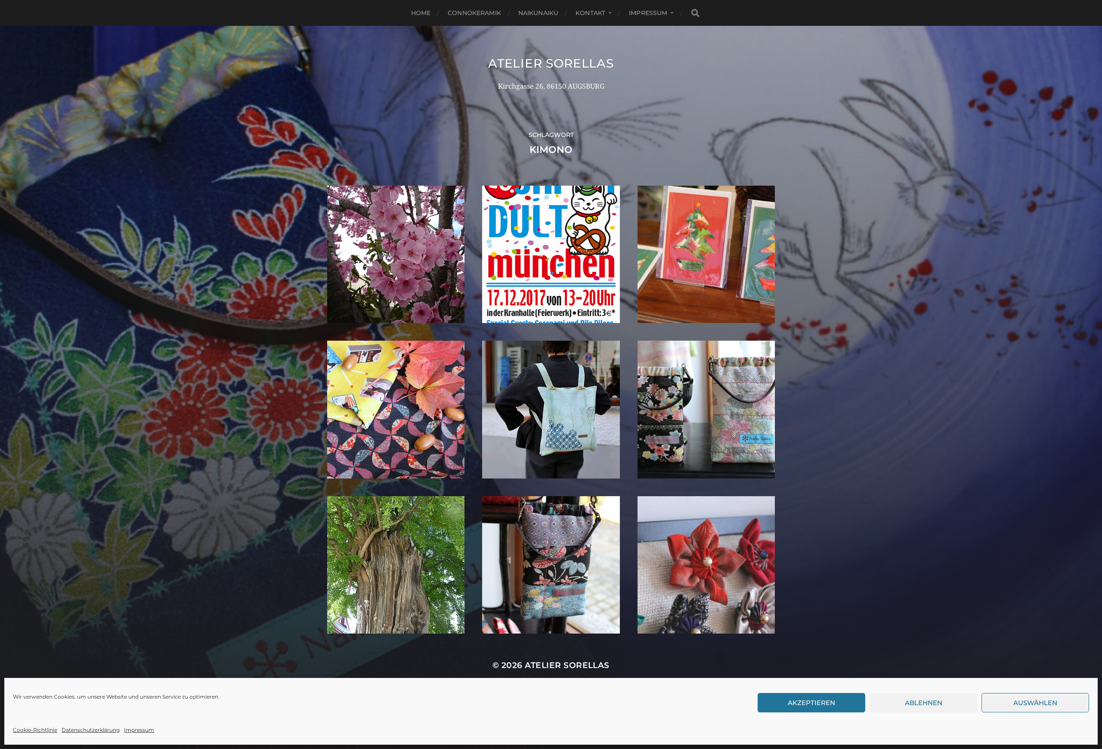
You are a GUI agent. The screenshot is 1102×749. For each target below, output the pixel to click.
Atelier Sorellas (550, 63)
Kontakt (590, 13)
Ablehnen (923, 703)
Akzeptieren (811, 703)
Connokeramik (474, 13)
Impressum (139, 730)
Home (421, 13)
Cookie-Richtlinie (35, 730)
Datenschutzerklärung (91, 730)
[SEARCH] (695, 13)
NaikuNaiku (538, 13)
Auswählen (1035, 703)
